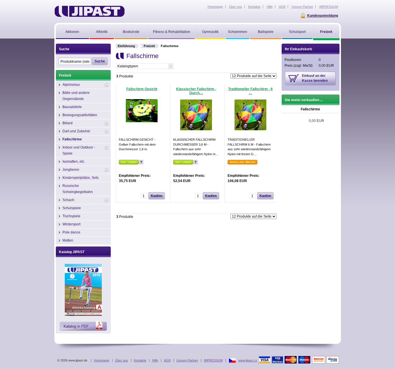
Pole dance (71, 232)
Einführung (126, 46)
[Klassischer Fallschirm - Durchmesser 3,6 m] (196, 129)
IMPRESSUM (213, 360)
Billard (67, 123)
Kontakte (140, 360)
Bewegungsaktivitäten (79, 115)
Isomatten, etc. (73, 162)
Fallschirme (72, 139)
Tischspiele (71, 216)
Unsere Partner (187, 360)
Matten (67, 240)
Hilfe (155, 360)
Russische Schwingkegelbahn (77, 189)
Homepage (101, 360)
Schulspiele (71, 208)
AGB (167, 360)
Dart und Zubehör (76, 131)
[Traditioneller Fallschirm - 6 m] (250, 129)
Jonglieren (70, 170)
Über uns (121, 360)
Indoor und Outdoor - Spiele (78, 150)
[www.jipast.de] (89, 11)
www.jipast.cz (247, 360)
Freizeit (149, 46)
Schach (68, 200)
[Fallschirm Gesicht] (142, 121)
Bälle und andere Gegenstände (76, 96)
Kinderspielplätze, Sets (80, 178)
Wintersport (71, 224)
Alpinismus (71, 85)
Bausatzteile (72, 107)
